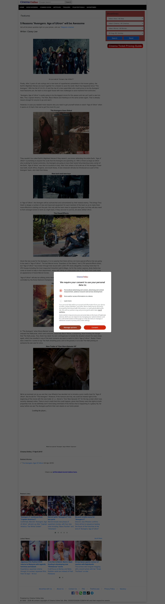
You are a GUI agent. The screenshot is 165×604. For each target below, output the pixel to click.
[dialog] (82, 302)
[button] (82, 301)
